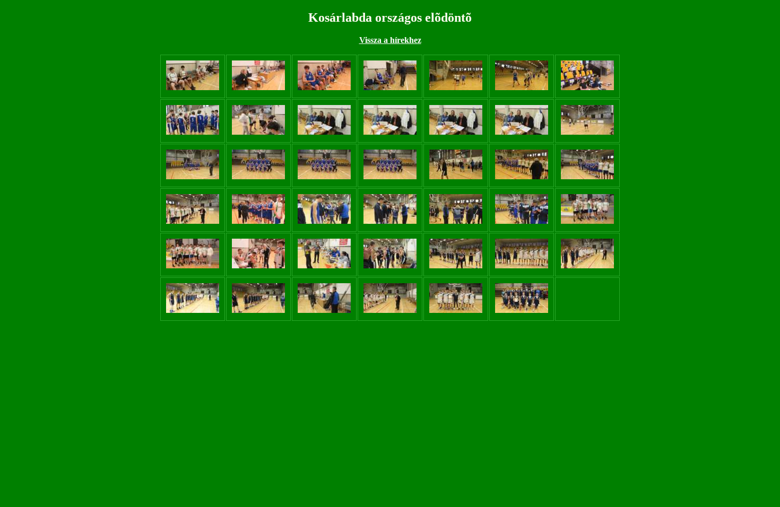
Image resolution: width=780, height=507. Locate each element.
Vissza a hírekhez (390, 40)
